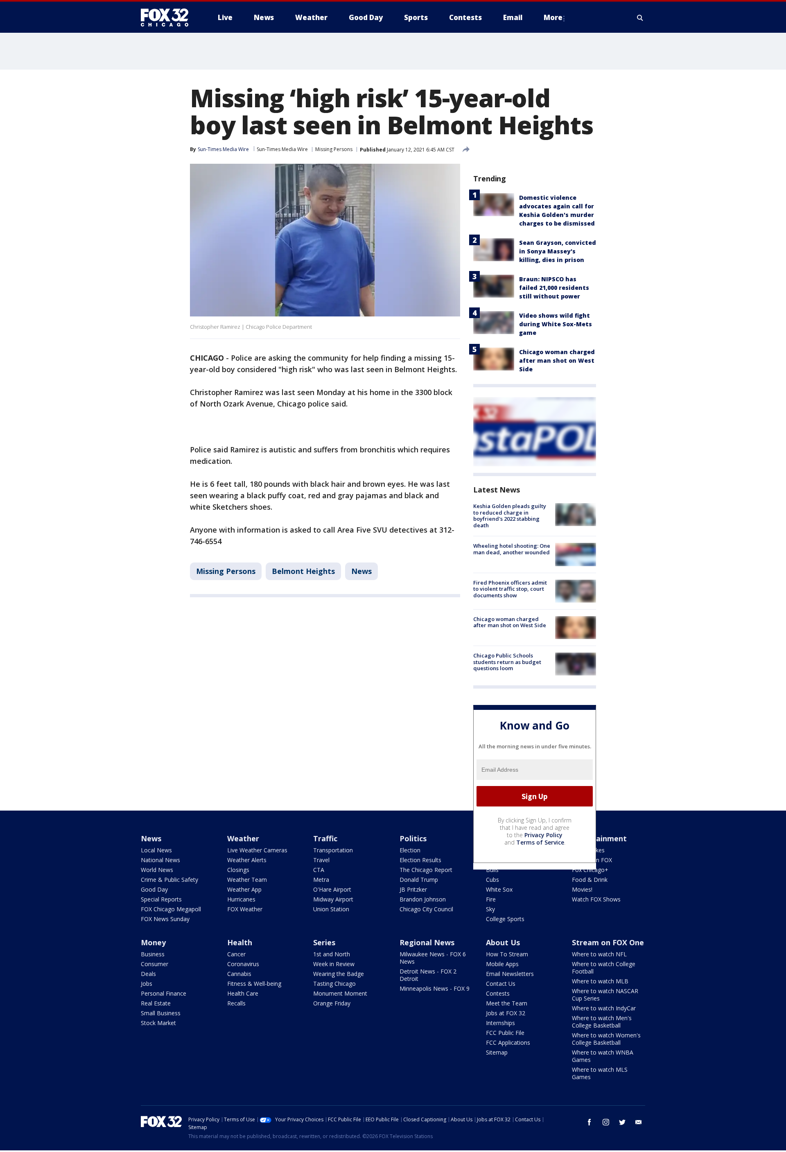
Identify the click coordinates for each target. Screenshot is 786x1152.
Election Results (420, 860)
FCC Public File (505, 1033)
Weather (243, 838)
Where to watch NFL (599, 954)
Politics (413, 838)
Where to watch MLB (600, 981)
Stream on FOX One (608, 942)
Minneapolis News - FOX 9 (435, 988)
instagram (605, 1122)
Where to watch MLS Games (600, 1073)
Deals (148, 974)
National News (160, 860)
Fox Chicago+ (590, 870)
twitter (622, 1122)
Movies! (582, 889)
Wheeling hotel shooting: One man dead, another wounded (511, 549)
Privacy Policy (543, 835)
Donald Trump (419, 879)
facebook (589, 1122)
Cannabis (239, 974)
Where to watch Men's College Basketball (602, 1021)
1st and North (331, 954)
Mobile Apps (502, 964)
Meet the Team (506, 1003)
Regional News (427, 942)
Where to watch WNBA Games (602, 1056)
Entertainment (599, 838)
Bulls (492, 870)
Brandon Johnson (423, 899)
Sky (490, 909)
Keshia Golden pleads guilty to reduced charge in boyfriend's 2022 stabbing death (509, 515)
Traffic (325, 838)
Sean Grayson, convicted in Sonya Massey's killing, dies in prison (557, 251)
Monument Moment (340, 993)
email (638, 1122)
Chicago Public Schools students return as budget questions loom (507, 662)
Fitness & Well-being (254, 983)
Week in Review (334, 964)
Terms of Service (540, 842)
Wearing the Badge (338, 974)
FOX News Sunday (165, 919)
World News (157, 870)
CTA (318, 870)
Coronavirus (243, 964)
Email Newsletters (510, 974)
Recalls (236, 1003)
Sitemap (497, 1052)
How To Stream (507, 954)
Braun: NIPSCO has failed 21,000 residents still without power (554, 287)
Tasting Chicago (334, 983)
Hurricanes (241, 899)
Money (153, 942)
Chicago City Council (426, 909)
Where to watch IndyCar (604, 1008)
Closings (238, 870)
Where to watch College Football (603, 967)
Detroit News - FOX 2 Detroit (428, 975)
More (553, 17)
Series (324, 942)
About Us (503, 942)
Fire (491, 899)
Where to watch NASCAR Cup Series (605, 994)
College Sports (505, 919)
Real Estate (156, 1003)
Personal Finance (163, 993)
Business (153, 954)
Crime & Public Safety (169, 879)
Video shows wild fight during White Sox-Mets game (555, 324)
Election (410, 850)
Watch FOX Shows (596, 899)
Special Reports (161, 899)
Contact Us (500, 983)
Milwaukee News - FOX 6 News (433, 957)
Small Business (161, 1013)
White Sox (499, 889)
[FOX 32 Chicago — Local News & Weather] (168, 17)
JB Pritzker (413, 889)
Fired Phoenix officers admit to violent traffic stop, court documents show (510, 589)
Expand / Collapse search (640, 17)
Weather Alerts (247, 860)
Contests (498, 993)
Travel (321, 860)
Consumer (154, 964)
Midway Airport (333, 899)
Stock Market (158, 1023)
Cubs (492, 879)
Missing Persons (333, 149)
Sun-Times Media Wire (282, 149)
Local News (156, 850)
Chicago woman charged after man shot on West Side (557, 360)
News (361, 571)
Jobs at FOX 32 (505, 1013)
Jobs (146, 983)
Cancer (236, 954)
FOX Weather (244, 909)
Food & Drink (590, 879)
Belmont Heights (303, 571)
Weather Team (247, 879)
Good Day (154, 889)
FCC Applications (508, 1042)
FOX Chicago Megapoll (171, 909)
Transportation (333, 850)
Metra (321, 879)
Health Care (242, 993)
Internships (500, 1023)
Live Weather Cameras (257, 850)
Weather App (244, 889)
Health (239, 942)
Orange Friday (331, 1003)
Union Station (331, 909)
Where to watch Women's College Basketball (606, 1038)
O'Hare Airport (332, 889)
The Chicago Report (426, 870)
